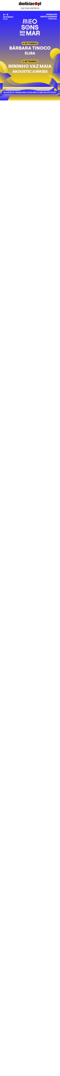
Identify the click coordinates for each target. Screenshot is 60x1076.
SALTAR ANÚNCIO (30, 8)
